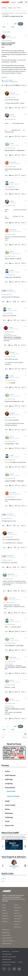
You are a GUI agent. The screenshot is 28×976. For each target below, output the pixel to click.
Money (7, 809)
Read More (4, 77)
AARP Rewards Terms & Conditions (9, 956)
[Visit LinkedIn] (19, 969)
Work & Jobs (9, 825)
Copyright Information (6, 959)
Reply (23, 85)
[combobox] (14, 734)
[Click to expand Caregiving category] (3, 783)
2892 (4, 27)
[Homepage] (5, 2)
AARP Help (8, 779)
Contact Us (16, 904)
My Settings (4, 7)
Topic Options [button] (7, 32)
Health (7, 801)
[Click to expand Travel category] (3, 821)
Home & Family (10, 805)
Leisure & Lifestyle (13, 796)
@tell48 (6, 334)
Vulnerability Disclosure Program (8, 962)
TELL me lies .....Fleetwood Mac (9, 81)
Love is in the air (9, 80)
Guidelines (10, 7)
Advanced (24, 737)
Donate (3, 907)
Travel (7, 821)
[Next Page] (25, 27)
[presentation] (3, 845)
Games (7, 771)
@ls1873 (7, 664)
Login (19, 2)
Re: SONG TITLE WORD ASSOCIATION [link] (13, 16)
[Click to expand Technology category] (3, 817)
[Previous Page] (3, 23)
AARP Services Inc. (17, 927)
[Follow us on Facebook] (4, 969)
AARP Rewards (10, 775)
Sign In (3, 881)
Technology (9, 817)
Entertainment (10, 787)
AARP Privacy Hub (5, 951)
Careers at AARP (17, 918)
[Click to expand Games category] (3, 771)
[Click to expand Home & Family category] (3, 805)
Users (2, 737)
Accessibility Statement (7, 954)
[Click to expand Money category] (3, 809)
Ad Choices (20, 962)
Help (15, 7)
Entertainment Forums (20, 13)
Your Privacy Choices (6, 964)
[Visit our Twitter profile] (9, 969)
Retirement (9, 813)
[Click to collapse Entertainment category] (3, 787)
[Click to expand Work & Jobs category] (3, 825)
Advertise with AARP (18, 915)
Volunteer (4, 910)
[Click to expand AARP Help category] (3, 779)
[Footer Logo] (14, 891)
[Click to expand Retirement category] (3, 813)
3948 (12, 27)
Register (3, 878)
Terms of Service (15, 951)
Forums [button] (18, 7)
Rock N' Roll (11, 791)
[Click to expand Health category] (3, 801)
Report (20, 85)
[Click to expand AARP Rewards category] (3, 775)
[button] (25, 35)
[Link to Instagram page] (14, 969)
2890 (15, 23)
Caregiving (8, 783)
